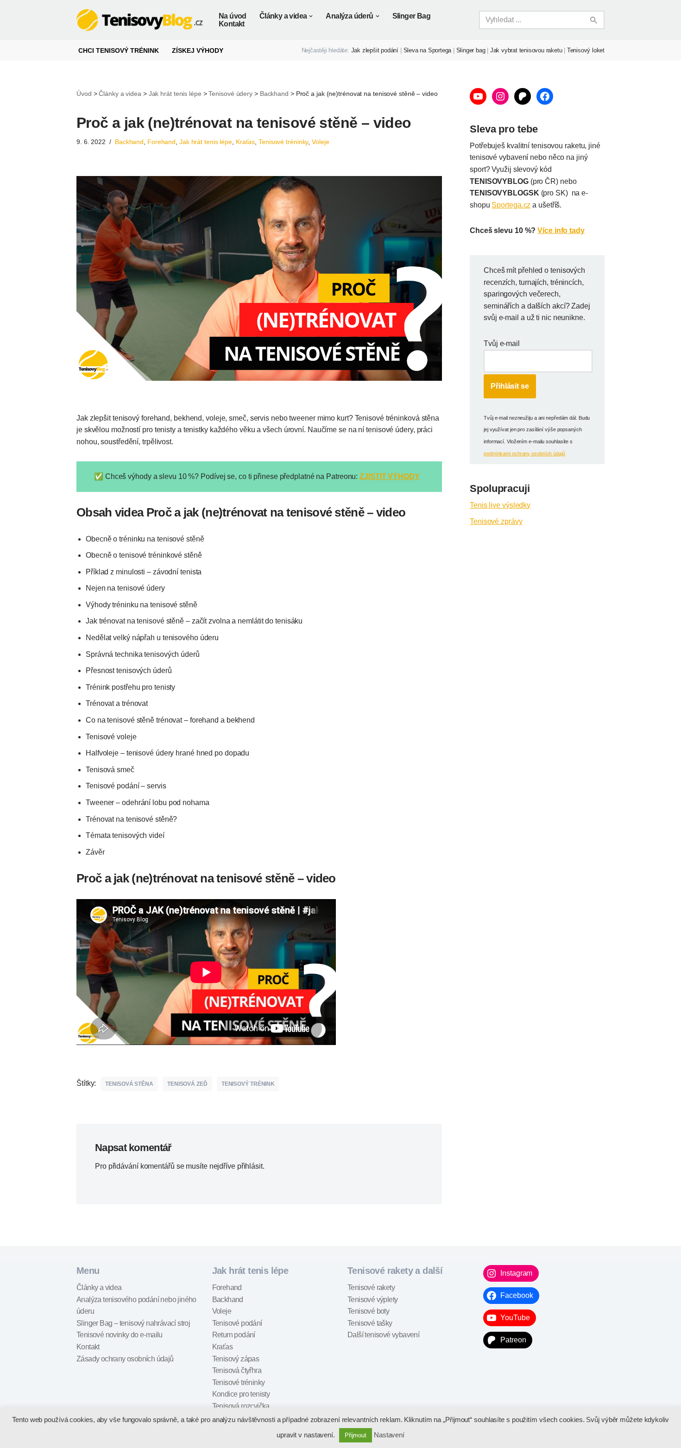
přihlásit (250, 1166)
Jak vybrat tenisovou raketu (526, 50)
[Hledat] (594, 20)
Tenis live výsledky (500, 505)
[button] (311, 16)
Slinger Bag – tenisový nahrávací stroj (133, 1323)
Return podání (233, 1335)
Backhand (129, 141)
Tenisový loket (586, 50)
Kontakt (232, 24)
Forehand (161, 141)
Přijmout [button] (355, 1435)
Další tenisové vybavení (383, 1335)
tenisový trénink (248, 1084)
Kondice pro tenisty (241, 1394)
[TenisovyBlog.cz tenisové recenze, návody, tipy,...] (139, 20)
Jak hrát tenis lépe (205, 141)
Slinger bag (471, 50)
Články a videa (99, 1287)
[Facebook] (544, 96)
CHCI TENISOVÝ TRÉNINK (118, 50)
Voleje (320, 141)
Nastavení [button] (389, 1435)
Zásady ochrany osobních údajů (125, 1359)
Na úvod (232, 16)
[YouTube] (478, 96)
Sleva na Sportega (428, 50)
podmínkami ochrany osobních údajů (524, 453)
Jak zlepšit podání (374, 50)
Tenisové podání (237, 1323)
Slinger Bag (411, 16)
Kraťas (245, 141)
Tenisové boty (368, 1311)
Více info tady (561, 230)
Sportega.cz (511, 205)
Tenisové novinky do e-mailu (119, 1335)
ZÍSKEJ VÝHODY (197, 50)
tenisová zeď (187, 1084)
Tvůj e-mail (502, 343)
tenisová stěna (129, 1084)
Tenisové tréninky (283, 141)
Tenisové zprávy (496, 521)
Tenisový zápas (235, 1359)
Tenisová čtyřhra (236, 1370)
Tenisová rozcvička (241, 1406)
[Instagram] (500, 96)
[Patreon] (522, 96)
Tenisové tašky (369, 1323)
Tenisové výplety (372, 1299)
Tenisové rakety (371, 1287)
